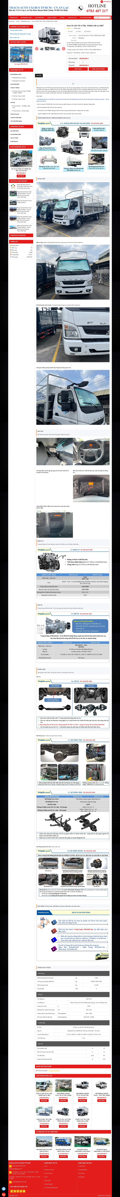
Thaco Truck (51, 17)
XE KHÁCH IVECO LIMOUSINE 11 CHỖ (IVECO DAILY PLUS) (102, 1151)
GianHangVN (107, 1195)
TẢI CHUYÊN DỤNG (85, 17)
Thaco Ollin (72, 17)
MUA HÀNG (78, 69)
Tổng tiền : (72, 65)
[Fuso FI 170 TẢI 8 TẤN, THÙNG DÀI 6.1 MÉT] (82, 1111)
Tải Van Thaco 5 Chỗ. (19, 99)
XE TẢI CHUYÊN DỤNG (51, 1187)
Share (71, 31)
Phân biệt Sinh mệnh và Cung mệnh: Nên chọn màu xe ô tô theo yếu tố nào (24, 186)
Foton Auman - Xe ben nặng (21, 110)
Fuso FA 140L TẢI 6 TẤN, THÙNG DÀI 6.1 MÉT (44, 1120)
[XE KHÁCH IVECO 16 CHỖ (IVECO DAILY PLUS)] (63, 1141)
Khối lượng (41, 973)
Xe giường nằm (15, 134)
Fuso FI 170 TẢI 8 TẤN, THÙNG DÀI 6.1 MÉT (83, 1120)
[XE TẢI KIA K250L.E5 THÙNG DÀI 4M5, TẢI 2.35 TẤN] (21, 158)
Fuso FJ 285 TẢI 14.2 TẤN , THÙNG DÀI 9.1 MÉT (44, 1094)
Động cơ (40, 994)
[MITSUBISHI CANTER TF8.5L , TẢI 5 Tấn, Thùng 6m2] (102, 1085)
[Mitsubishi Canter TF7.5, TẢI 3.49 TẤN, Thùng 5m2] (82, 1085)
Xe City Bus (14, 138)
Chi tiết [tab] (38, 75)
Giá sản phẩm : (73, 58)
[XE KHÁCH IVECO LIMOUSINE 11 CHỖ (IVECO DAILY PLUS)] (102, 1141)
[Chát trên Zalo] (4, 1189)
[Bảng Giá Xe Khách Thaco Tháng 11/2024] (13, 204)
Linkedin (88, 31)
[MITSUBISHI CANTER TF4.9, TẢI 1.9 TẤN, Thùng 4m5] (63, 1085)
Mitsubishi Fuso (26, 17)
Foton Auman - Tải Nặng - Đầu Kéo (21, 106)
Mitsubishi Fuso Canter (19, 77)
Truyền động (41, 1023)
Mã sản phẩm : (73, 35)
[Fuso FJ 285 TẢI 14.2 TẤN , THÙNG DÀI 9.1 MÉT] (44, 1085)
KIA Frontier (39, 17)
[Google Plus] (14, 1191)
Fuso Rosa (14, 141)
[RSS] (21, 1191)
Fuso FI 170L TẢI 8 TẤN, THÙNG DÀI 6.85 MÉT (63, 1120)
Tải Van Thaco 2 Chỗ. (19, 96)
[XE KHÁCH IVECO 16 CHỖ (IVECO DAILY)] (44, 1141)
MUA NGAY (21, 176)
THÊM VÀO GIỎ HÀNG (98, 69)
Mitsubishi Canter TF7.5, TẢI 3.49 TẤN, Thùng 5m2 (82, 1095)
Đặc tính (40, 1044)
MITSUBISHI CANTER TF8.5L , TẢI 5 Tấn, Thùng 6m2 (102, 1095)
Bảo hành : (74, 40)
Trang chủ (13, 17)
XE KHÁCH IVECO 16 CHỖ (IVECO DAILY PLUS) (63, 1150)
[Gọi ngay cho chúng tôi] (4, 1194)
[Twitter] (18, 1191)
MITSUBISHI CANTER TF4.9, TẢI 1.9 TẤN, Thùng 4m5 (63, 1095)
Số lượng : (72, 62)
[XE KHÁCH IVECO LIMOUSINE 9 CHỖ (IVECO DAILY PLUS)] (82, 1141)
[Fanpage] (11, 1191)
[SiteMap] (24, 1191)
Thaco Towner (48, 1173)
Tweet (79, 31)
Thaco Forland (15, 117)
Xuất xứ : (74, 38)
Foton (62, 17)
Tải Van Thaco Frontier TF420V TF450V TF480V (22, 92)
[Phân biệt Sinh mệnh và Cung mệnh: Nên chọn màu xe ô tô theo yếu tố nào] (13, 188)
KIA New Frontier (49, 1169)
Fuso (45, 1166)
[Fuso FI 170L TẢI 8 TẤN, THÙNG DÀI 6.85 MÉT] (63, 1111)
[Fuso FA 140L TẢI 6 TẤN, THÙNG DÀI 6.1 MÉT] (44, 1111)
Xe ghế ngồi (14, 131)
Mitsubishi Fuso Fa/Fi (19, 81)
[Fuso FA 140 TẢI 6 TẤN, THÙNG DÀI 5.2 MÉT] (50, 35)
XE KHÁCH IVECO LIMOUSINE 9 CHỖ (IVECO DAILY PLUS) (82, 1151)
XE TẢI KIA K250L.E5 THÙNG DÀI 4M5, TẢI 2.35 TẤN (21, 169)
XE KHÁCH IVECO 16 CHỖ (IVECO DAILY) (44, 1150)
